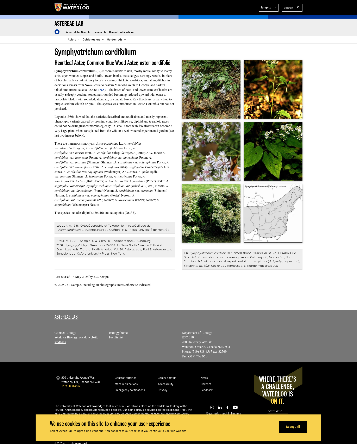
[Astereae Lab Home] (57, 31)
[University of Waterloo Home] (72, 7)
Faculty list (116, 337)
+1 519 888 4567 (70, 386)
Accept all (293, 426)
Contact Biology (65, 332)
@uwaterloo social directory (223, 413)
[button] (268, 7)
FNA (101, 89)
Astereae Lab (66, 317)
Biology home (118, 332)
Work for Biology (66, 337)
